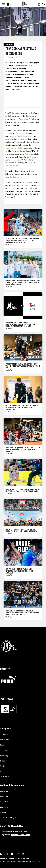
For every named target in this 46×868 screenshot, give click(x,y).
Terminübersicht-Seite (13, 148)
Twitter (18, 133)
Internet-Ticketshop (13, 166)
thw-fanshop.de (15, 177)
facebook (9, 133)
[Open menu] (3, 4)
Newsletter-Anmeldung (20, 835)
